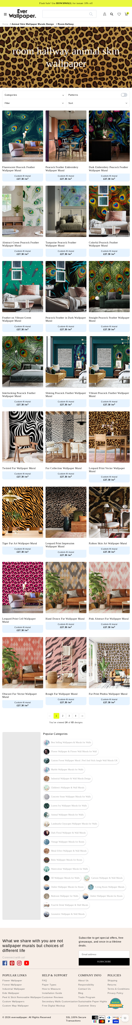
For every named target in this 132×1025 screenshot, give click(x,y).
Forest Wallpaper (12, 984)
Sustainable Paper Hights (92, 1001)
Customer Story (87, 1005)
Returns (112, 984)
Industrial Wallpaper (13, 989)
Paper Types (49, 984)
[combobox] (69, 13)
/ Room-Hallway (65, 24)
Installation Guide (52, 993)
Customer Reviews (52, 997)
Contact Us (84, 989)
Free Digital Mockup (53, 1005)
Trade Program (86, 997)
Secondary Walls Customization (60, 1001)
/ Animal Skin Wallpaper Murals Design (32, 24)
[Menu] (5, 13)
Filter (7, 103)
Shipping (112, 980)
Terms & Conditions (119, 989)
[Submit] (91, 14)
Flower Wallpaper (12, 980)
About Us (83, 980)
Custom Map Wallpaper (15, 1005)
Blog (80, 993)
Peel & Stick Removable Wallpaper (22, 997)
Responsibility (86, 984)
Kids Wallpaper (10, 993)
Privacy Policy (115, 993)
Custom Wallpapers (13, 1001)
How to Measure (51, 989)
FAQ (44, 980)
